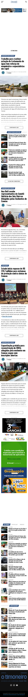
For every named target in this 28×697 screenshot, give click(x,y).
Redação (9, 73)
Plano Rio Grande (7, 316)
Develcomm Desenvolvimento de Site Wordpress (14, 694)
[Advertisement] (14, 34)
